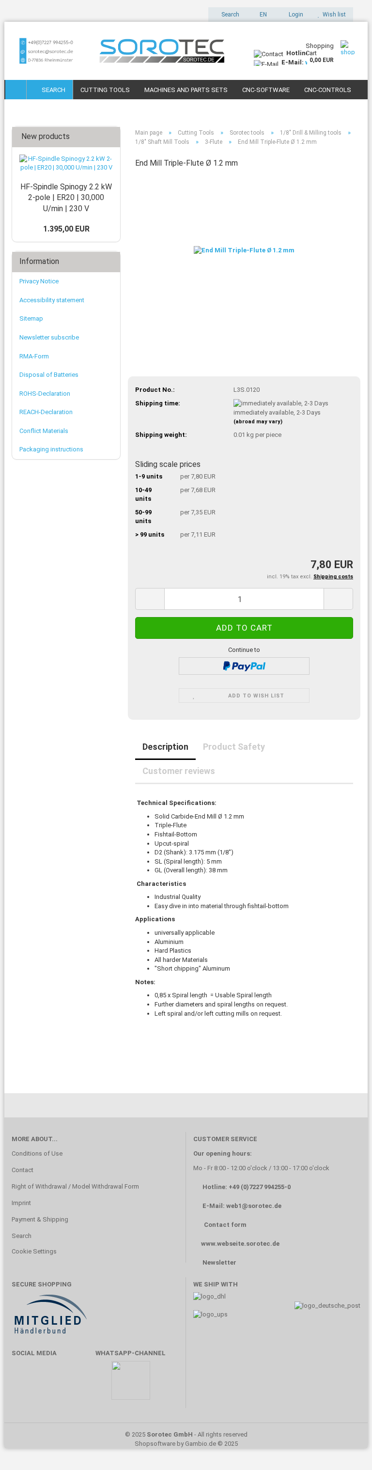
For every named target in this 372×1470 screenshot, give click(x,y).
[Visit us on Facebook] (24, 1385)
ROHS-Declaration (44, 393)
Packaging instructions (51, 449)
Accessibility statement (51, 300)
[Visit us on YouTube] (52, 1385)
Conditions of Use (37, 1153)
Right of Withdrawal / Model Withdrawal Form (75, 1186)
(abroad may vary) (257, 421)
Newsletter (219, 1262)
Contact (22, 1170)
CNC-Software (266, 89)
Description (165, 747)
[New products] (110, 136)
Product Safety (234, 747)
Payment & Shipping (40, 1219)
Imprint (21, 1203)
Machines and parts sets (186, 89)
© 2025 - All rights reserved (186, 1434)
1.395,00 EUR (66, 228)
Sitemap (31, 318)
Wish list (333, 14)
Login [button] (294, 14)
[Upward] (345, 1448)
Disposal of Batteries (48, 374)
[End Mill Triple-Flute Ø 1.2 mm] (244, 250)
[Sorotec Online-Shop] (125, 51)
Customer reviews (178, 771)
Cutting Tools (105, 89)
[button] (260, 14)
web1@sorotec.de (253, 1205)
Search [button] (229, 14)
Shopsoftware (155, 1443)
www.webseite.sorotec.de (240, 1243)
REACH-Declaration (46, 412)
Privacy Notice (39, 281)
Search (52, 89)
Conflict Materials (43, 430)
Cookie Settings (34, 1251)
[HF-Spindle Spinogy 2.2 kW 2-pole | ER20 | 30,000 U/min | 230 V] (66, 163)
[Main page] (16, 89)
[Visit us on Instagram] (80, 1385)
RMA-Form (34, 356)
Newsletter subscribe (49, 337)
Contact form (225, 1224)
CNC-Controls (327, 89)
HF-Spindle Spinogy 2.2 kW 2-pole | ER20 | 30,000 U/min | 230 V (66, 198)
